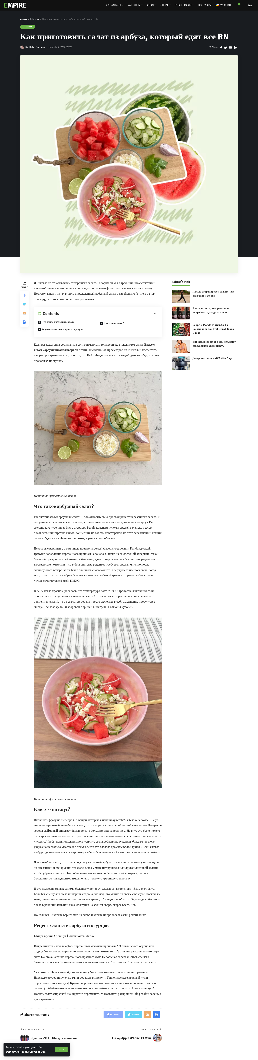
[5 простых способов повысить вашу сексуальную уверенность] (181, 346)
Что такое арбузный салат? (58, 321)
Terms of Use (37, 1051)
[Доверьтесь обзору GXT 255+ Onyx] (181, 363)
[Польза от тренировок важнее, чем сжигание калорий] (181, 296)
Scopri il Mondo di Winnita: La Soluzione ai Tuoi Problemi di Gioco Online (213, 329)
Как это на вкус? (114, 323)
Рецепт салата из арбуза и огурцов (62, 329)
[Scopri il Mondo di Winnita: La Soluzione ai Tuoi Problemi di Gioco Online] (181, 329)
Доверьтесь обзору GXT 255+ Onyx (212, 358)
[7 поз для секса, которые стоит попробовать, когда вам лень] (181, 313)
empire (15, 5)
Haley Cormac (37, 47)
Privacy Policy (15, 1051)
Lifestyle (27, 27)
